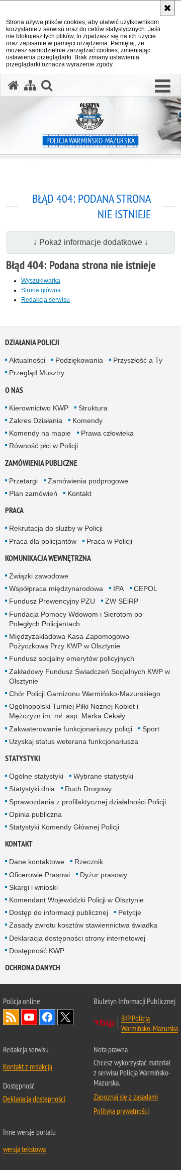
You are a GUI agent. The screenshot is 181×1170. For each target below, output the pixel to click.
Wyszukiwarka (40, 280)
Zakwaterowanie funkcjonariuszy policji (70, 729)
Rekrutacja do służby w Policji (56, 528)
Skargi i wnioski (33, 887)
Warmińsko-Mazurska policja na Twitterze (65, 1017)
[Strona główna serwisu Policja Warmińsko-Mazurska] (13, 85)
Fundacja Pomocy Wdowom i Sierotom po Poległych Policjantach (75, 619)
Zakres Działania (35, 420)
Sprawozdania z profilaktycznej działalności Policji (87, 802)
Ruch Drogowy (88, 789)
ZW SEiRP (121, 601)
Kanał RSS (11, 1017)
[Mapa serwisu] (30, 85)
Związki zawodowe (38, 576)
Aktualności (27, 360)
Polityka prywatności (121, 1111)
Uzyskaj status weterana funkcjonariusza (73, 741)
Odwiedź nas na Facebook (47, 1017)
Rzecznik (88, 862)
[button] (162, 86)
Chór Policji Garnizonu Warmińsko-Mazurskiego (84, 694)
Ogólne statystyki (36, 776)
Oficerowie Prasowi (39, 875)
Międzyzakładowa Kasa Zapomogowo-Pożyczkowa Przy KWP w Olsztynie (70, 641)
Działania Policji (32, 342)
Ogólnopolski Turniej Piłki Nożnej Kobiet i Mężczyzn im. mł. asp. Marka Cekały (73, 711)
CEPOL (145, 588)
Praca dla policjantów (42, 541)
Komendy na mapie (40, 433)
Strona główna (41, 290)
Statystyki (22, 758)
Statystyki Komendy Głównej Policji (64, 827)
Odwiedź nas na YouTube (29, 1017)
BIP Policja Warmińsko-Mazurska (149, 1023)
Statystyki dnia (32, 789)
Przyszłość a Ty (137, 360)
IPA (118, 588)
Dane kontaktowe (36, 862)
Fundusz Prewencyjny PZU (52, 601)
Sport (150, 729)
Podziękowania (79, 360)
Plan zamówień (33, 493)
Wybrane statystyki (103, 776)
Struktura (93, 408)
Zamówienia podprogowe (88, 481)
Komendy (87, 420)
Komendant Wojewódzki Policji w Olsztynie (76, 900)
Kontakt (79, 493)
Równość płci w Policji (43, 446)
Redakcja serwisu (45, 299)
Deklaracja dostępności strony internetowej (77, 938)
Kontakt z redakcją (27, 1066)
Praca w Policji (109, 541)
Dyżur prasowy (103, 875)
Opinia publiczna (35, 814)
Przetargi (23, 481)
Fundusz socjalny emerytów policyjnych (71, 658)
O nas (14, 390)
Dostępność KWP (36, 951)
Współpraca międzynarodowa (56, 588)
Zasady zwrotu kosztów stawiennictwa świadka (83, 925)
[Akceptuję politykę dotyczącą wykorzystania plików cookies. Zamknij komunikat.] (167, 8)
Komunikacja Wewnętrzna (48, 558)
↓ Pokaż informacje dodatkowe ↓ (90, 242)
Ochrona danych (32, 967)
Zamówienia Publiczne (41, 463)
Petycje (129, 912)
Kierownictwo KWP (38, 408)
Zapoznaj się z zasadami (126, 1097)
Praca (14, 510)
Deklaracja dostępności (34, 1099)
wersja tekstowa (24, 1149)
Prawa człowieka (107, 433)
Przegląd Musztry (36, 373)
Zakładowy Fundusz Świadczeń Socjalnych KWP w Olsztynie (89, 676)
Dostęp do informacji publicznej (58, 912)
